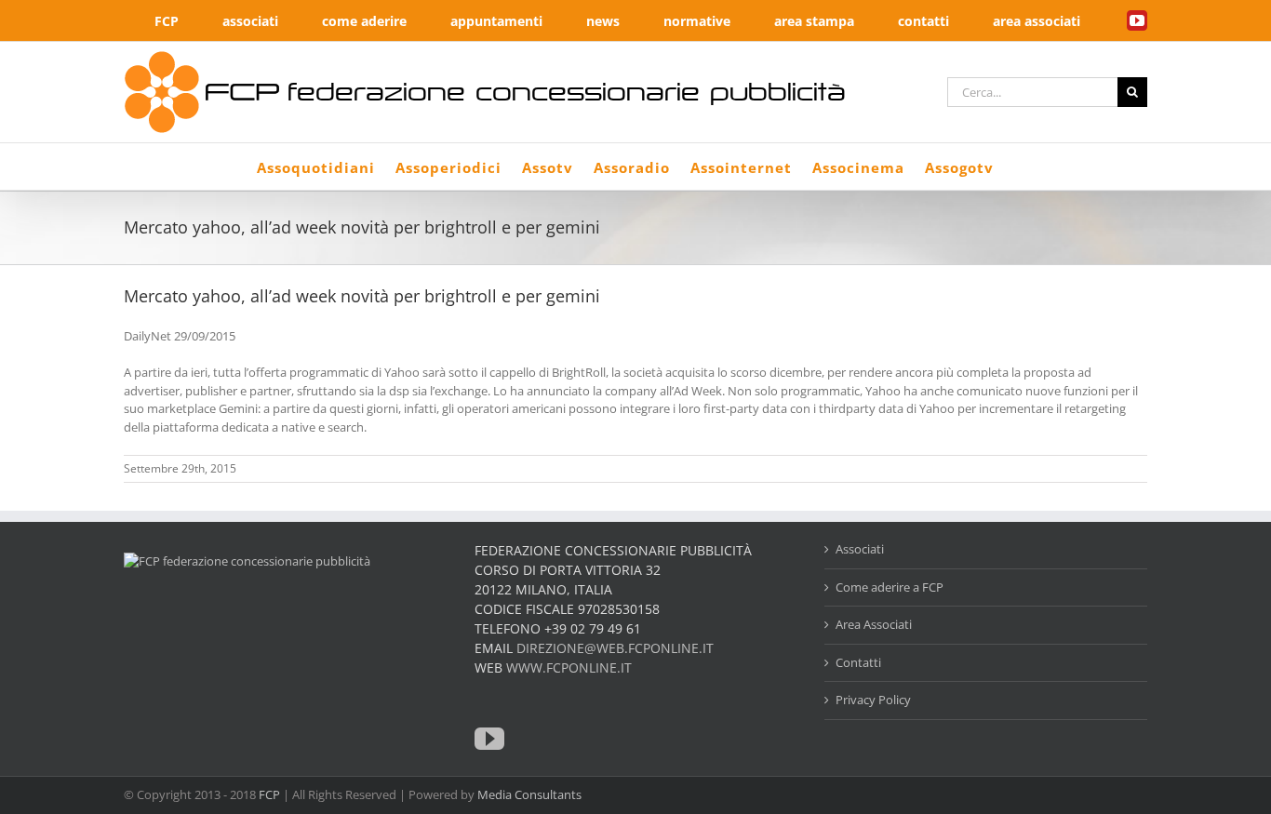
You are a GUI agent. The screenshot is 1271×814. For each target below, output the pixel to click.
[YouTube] (489, 739)
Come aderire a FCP (889, 587)
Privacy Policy (873, 699)
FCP (269, 794)
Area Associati (874, 624)
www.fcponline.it (569, 667)
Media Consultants (529, 794)
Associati (860, 548)
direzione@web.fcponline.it (615, 648)
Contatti (858, 662)
